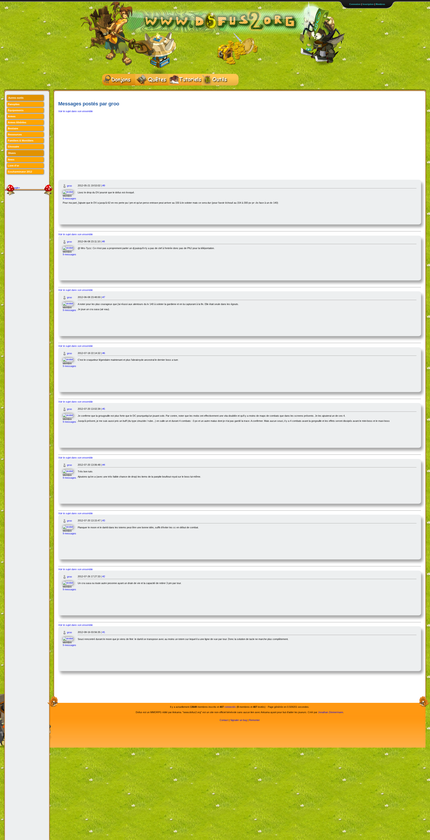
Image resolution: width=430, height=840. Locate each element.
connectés (230, 707)
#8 (103, 241)
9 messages (69, 198)
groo (69, 185)
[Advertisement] (239, 146)
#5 (103, 408)
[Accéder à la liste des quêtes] (151, 79)
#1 (103, 632)
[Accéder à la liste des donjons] (118, 79)
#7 (103, 297)
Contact (224, 720)
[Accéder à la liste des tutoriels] (185, 79)
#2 (103, 576)
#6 (103, 353)
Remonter (254, 720)
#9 (103, 185)
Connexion (355, 4)
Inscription (368, 4)
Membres (380, 4)
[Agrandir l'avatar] (70, 191)
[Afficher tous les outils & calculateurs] (218, 79)
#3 (103, 520)
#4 (103, 464)
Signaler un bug (238, 720)
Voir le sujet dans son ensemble (75, 111)
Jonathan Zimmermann (330, 712)
